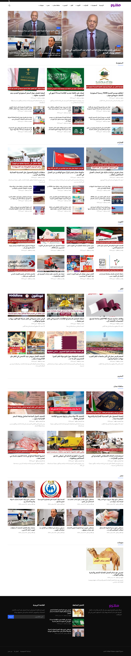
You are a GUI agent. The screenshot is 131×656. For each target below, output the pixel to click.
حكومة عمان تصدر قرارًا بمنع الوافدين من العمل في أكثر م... (66, 173)
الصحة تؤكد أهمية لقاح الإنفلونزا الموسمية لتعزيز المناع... (51, 500)
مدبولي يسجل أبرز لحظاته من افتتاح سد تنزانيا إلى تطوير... (49, 54)
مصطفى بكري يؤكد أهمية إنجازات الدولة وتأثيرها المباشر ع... (22, 500)
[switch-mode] (9, 1)
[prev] (65, 34)
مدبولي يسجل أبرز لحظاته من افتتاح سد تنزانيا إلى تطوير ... (51, 529)
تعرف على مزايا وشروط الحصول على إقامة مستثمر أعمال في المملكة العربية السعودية (98, 108)
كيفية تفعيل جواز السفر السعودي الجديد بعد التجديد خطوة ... (27, 94)
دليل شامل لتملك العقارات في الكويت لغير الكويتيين (80, 247)
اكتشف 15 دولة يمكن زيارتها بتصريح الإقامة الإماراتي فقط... (67, 417)
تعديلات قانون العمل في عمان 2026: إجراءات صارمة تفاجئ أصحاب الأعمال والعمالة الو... (100, 198)
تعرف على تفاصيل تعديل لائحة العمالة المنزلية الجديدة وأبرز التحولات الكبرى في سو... (20, 118)
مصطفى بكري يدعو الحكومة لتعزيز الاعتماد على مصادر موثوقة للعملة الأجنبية (36, 32)
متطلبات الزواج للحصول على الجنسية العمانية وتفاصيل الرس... (27, 173)
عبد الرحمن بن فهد (118, 421)
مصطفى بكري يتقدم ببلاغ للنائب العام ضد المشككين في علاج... (80, 500)
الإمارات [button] (86, 5)
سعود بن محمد (119, 98)
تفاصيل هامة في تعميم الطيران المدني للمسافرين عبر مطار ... (23, 275)
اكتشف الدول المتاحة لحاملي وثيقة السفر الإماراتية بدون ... (29, 417)
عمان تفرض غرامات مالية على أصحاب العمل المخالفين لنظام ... (106, 173)
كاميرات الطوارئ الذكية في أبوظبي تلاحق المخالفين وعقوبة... (68, 457)
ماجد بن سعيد (119, 177)
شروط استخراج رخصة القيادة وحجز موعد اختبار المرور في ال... (22, 247)
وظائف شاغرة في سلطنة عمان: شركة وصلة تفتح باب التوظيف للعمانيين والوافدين (20, 187)
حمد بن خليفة (119, 323)
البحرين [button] (65, 5)
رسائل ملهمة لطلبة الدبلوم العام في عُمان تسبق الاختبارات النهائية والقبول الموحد (60, 197)
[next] (120, 34)
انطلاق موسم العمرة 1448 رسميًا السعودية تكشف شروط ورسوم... (106, 94)
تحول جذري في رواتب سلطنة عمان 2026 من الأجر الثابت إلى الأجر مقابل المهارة (59, 187)
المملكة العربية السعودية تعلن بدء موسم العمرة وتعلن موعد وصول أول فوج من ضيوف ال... (60, 119)
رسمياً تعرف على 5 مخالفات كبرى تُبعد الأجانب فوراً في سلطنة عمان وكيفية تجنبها (99, 208)
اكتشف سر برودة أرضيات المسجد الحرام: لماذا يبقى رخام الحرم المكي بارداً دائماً (99, 118)
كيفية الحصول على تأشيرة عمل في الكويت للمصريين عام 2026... (51, 247)
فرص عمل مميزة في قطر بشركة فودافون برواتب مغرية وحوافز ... (26, 320)
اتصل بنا (16, 651)
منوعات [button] (41, 5)
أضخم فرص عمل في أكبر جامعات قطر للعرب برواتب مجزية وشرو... (106, 357)
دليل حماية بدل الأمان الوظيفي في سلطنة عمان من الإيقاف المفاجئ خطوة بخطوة (60, 208)
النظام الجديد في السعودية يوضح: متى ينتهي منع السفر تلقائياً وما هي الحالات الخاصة (98, 128)
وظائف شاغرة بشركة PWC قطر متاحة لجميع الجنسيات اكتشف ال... (106, 320)
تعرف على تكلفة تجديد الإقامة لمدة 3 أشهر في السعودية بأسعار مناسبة (60, 620)
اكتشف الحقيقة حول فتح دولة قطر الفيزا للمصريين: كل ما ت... (68, 357)
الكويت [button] (78, 5)
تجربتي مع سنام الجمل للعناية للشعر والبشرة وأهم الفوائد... (106, 573)
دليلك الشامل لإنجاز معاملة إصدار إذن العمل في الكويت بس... (111, 275)
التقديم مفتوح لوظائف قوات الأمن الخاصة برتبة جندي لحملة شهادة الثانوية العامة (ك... (59, 128)
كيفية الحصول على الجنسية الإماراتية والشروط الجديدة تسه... (105, 417)
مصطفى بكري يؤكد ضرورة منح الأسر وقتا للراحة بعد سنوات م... (110, 500)
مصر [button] (48, 5)
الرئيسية (101, 5)
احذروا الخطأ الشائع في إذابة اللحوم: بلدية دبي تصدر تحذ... (27, 457)
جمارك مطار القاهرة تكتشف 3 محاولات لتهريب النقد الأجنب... (23, 54)
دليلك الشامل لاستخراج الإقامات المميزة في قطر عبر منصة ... (65, 320)
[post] (92, 34)
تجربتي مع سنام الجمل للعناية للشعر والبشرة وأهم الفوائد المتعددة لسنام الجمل (60, 611)
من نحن (10, 651)
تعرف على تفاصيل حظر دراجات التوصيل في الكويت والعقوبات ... (50, 275)
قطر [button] (72, 5)
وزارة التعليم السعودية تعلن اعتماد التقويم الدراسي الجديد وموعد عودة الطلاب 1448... (20, 108)
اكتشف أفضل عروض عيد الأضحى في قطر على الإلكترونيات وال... (27, 357)
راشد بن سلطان (119, 250)
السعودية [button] (94, 5)
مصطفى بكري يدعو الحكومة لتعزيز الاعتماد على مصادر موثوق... (80, 529)
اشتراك (11, 617)
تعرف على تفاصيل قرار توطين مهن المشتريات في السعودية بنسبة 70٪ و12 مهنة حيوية (20, 128)
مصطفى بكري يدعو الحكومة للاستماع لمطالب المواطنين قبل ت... (111, 529)
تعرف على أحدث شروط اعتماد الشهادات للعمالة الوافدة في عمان (99, 187)
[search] (9, 5)
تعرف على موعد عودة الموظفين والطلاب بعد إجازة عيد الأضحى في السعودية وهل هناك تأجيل (59, 108)
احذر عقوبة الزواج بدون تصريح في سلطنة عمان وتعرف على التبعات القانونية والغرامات (20, 208)
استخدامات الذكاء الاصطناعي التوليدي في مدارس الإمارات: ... (107, 457)
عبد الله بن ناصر (119, 504)
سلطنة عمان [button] (56, 5)
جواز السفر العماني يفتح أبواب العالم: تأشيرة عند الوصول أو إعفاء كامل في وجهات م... (20, 197)
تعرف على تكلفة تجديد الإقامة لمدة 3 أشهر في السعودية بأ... (66, 94)
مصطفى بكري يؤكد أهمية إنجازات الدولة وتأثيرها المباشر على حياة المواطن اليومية (59, 630)
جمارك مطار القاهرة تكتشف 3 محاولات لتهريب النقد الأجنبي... (22, 529)
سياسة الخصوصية (25, 651)
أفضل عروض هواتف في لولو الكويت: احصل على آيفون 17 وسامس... (80, 275)
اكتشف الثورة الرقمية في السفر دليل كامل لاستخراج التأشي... (110, 247)
